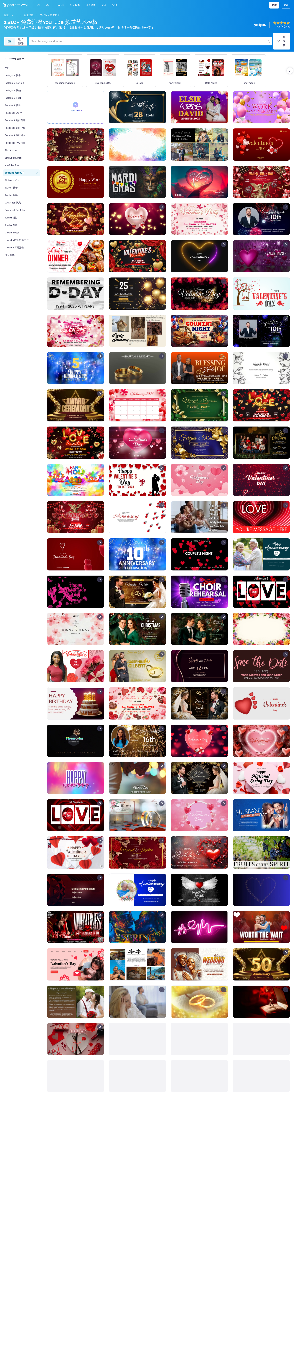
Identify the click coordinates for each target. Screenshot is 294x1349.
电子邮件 (20, 41)
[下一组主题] (290, 70)
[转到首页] (14, 5)
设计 (10, 41)
